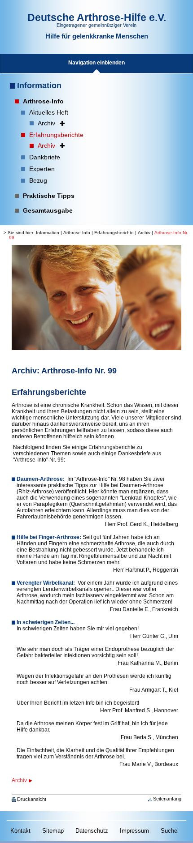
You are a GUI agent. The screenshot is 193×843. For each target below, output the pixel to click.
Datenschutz (91, 830)
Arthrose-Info (76, 232)
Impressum (134, 830)
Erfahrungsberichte (114, 232)
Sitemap (53, 830)
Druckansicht (31, 799)
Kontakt (20, 830)
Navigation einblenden (96, 63)
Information (39, 85)
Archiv (144, 232)
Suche (169, 830)
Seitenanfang (167, 798)
